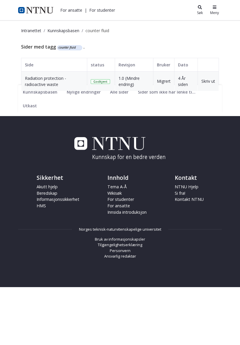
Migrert (164, 81)
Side (29, 65)
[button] (71, 10)
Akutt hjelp (47, 186)
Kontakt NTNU (189, 199)
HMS (41, 205)
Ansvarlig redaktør (120, 256)
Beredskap (47, 193)
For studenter (120, 199)
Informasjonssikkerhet (58, 199)
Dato (183, 65)
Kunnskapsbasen (63, 30)
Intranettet (31, 30)
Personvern (120, 250)
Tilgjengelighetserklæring (120, 244)
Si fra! (180, 193)
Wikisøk (114, 193)
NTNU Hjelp (186, 186)
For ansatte (118, 205)
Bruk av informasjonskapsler (120, 239)
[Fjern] (78, 47)
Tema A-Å (117, 186)
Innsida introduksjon (127, 212)
